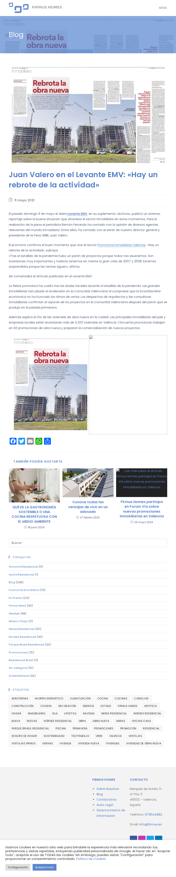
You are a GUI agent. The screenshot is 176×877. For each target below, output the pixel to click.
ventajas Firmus (24, 743)
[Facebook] (133, 839)
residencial (151, 728)
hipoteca (150, 706)
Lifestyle (14, 613)
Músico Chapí (18, 621)
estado (106, 706)
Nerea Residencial (22, 629)
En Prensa (16, 598)
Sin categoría (18, 668)
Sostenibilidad (19, 676)
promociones (103, 728)
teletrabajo (80, 736)
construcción (23, 706)
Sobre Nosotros (108, 789)
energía (88, 706)
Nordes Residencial (22, 637)
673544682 (153, 814)
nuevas (32, 721)
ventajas (135, 736)
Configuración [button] (18, 867)
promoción (128, 728)
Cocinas (121, 698)
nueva (16, 721)
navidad (89, 713)
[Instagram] (142, 839)
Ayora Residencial (21, 575)
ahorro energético (49, 698)
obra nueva (101, 721)
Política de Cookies (91, 859)
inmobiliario (37, 713)
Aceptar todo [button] (44, 867)
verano (47, 743)
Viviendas (113, 743)
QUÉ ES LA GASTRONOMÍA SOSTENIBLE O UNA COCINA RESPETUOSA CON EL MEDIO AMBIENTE (34, 514)
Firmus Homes (128, 706)
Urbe (99, 736)
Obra (82, 721)
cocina (102, 698)
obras (120, 721)
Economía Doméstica (24, 590)
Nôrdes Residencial (58, 721)
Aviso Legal (105, 805)
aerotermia (20, 698)
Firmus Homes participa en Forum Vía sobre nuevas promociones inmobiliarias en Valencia (142, 509)
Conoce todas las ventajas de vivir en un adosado (88, 507)
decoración (67, 706)
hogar (16, 713)
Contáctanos (107, 799)
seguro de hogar (24, 736)
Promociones (18, 652)
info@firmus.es (150, 824)
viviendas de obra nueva (143, 743)
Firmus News (17, 606)
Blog (12, 582)
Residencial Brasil (21, 660)
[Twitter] (150, 839)
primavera (80, 728)
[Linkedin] (158, 839)
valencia (115, 736)
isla (55, 713)
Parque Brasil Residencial (26, 645)
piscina (61, 728)
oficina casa (141, 721)
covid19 (46, 706)
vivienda (65, 743)
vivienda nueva (88, 743)
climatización (80, 698)
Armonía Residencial (23, 567)
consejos (141, 698)
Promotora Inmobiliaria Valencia (122, 245)
